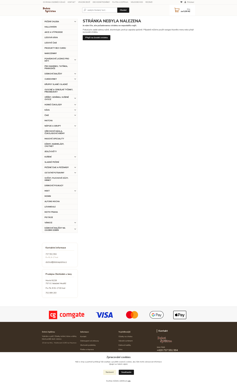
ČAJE (47, 115)
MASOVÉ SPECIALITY (54, 138)
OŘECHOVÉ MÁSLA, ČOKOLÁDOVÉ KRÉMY (55, 132)
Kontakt (83, 336)
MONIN (48, 196)
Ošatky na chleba (125, 336)
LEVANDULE (50, 207)
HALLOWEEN (51, 27)
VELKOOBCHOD (137, 2)
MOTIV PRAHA (51, 212)
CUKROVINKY (51, 79)
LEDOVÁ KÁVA (51, 37)
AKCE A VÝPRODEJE (54, 32)
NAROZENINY (51, 53)
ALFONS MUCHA (52, 201)
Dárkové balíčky (124, 345)
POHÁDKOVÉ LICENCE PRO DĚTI (57, 59)
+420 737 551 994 (167, 350)
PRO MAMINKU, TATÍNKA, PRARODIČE (56, 67)
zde (129, 381)
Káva (120, 349)
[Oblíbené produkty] (181, 2)
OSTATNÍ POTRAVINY (54, 172)
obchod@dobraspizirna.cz (56, 262)
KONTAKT (72, 2)
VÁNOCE (48, 222)
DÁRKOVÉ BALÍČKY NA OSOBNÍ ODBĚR (55, 229)
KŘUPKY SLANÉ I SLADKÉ (56, 84)
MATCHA (49, 120)
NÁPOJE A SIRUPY (53, 126)
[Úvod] (61, 10)
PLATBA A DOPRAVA (120, 2)
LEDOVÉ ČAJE (51, 43)
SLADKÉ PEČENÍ (52, 162)
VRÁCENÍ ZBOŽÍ (84, 2)
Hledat (123, 10)
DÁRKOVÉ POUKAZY (54, 185)
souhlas (107, 362)
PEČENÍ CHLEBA (52, 21)
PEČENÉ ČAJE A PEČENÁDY (57, 167)
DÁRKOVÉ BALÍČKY (53, 73)
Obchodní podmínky (88, 345)
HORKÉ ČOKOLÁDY (53, 104)
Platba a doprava (87, 349)
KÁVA (47, 110)
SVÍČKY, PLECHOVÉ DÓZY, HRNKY (56, 179)
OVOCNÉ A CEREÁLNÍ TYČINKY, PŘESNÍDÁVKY (59, 90)
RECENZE (149, 2)
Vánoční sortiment (125, 341)
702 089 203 (51, 293)
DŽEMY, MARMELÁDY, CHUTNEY (54, 145)
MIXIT (47, 191)
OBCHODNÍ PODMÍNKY (101, 2)
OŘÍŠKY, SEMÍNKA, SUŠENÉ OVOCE (57, 98)
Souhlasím (126, 372)
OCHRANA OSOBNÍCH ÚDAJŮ (54, 2)
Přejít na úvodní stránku (96, 37)
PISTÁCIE (49, 217)
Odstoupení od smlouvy (89, 341)
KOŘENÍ (48, 157)
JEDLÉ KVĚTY (51, 151)
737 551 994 (51, 254)
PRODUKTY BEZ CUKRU (55, 48)
